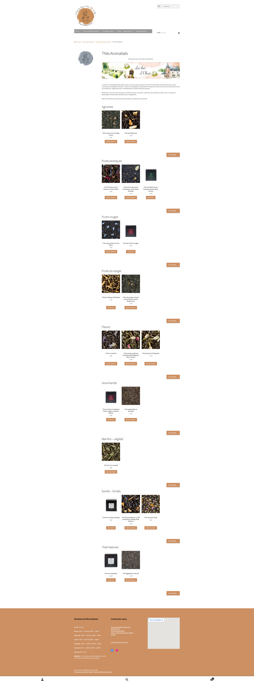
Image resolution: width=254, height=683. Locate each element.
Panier (191, 677)
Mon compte (42, 679)
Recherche (127, 679)
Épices (119, 31)
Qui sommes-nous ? (141, 31)
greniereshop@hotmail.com (120, 627)
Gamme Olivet (127, 31)
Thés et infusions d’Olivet (91, 31)
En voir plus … (173, 155)
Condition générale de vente (119, 642)
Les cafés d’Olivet (108, 31)
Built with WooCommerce (103, 672)
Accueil (79, 42)
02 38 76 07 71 (115, 629)
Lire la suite (151, 197)
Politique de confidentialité (83, 672)
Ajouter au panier (110, 141)
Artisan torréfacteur (88, 42)
